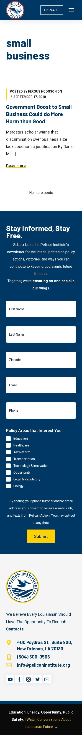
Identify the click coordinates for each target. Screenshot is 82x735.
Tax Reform (22, 452)
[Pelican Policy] (15, 10)
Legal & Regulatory (26, 479)
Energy (18, 486)
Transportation (24, 459)
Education (20, 438)
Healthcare (21, 445)
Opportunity (22, 472)
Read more (16, 165)
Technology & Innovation (31, 466)
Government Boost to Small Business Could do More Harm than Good (39, 113)
